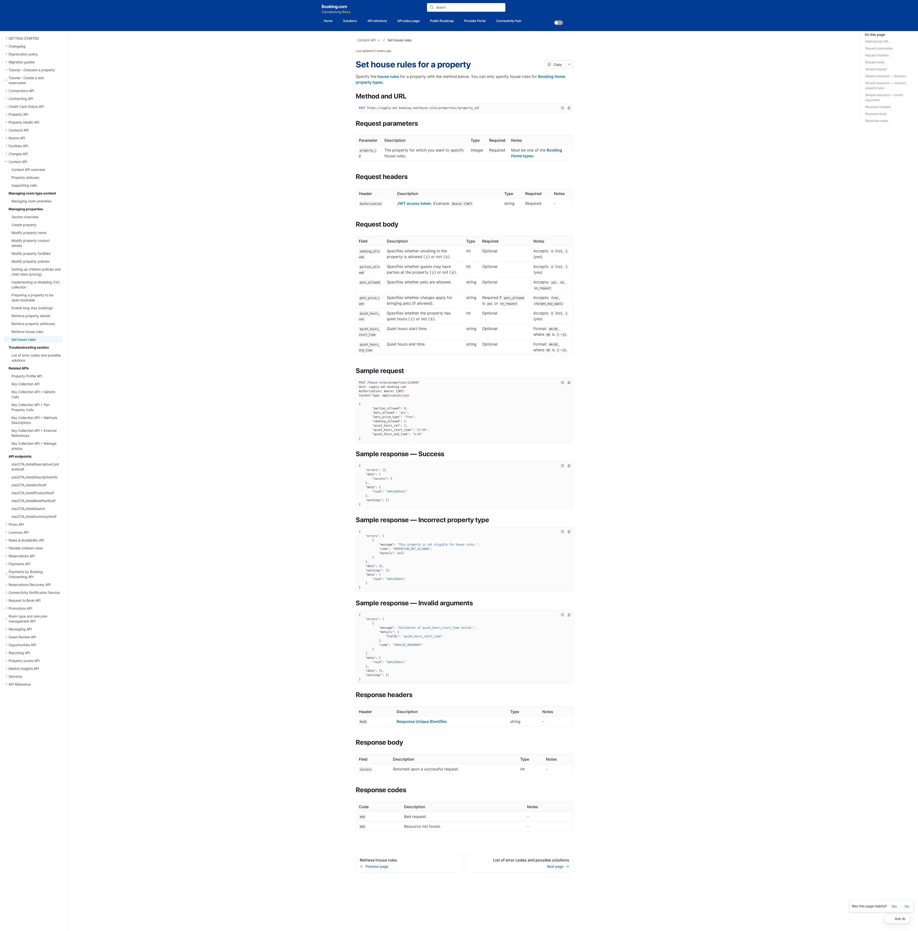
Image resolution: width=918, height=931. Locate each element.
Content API (366, 40)
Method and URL (877, 41)
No (907, 906)
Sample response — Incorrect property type (885, 85)
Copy (557, 64)
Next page (555, 866)
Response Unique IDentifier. (422, 721)
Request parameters (879, 48)
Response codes (876, 121)
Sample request (876, 69)
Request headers (877, 55)
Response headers (878, 107)
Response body (876, 114)
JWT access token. (414, 203)
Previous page (377, 866)
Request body (875, 62)
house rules (388, 76)
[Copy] (569, 108)
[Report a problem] (562, 108)
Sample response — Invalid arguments (884, 97)
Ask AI (900, 919)
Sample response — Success (885, 76)
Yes (894, 906)
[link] (558, 22)
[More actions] (569, 64)
